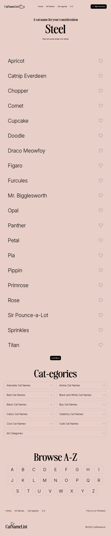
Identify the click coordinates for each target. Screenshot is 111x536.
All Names (19, 510)
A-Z (43, 510)
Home (8, 510)
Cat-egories (33, 510)
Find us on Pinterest (95, 510)
